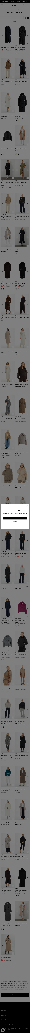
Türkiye (15, 521)
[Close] (27, 506)
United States (15, 518)
